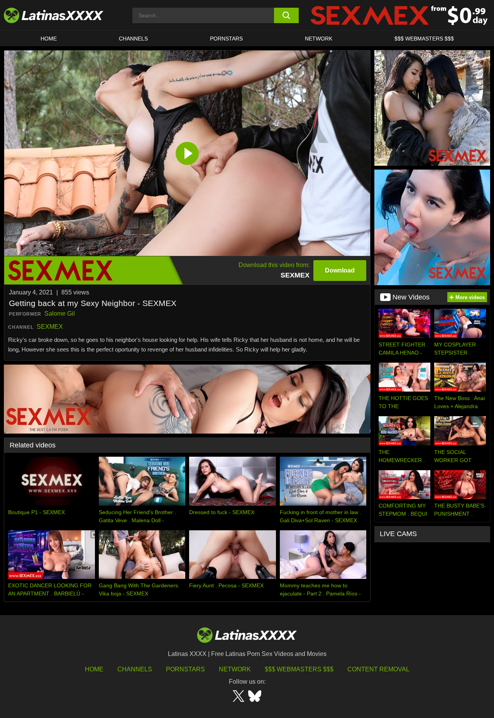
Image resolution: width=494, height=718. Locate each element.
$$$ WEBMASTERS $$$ (424, 38)
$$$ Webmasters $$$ (299, 669)
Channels (134, 669)
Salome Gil (59, 313)
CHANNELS (133, 38)
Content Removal (378, 669)
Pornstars (226, 38)
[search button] (286, 15)
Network (318, 38)
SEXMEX (50, 326)
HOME (49, 38)
